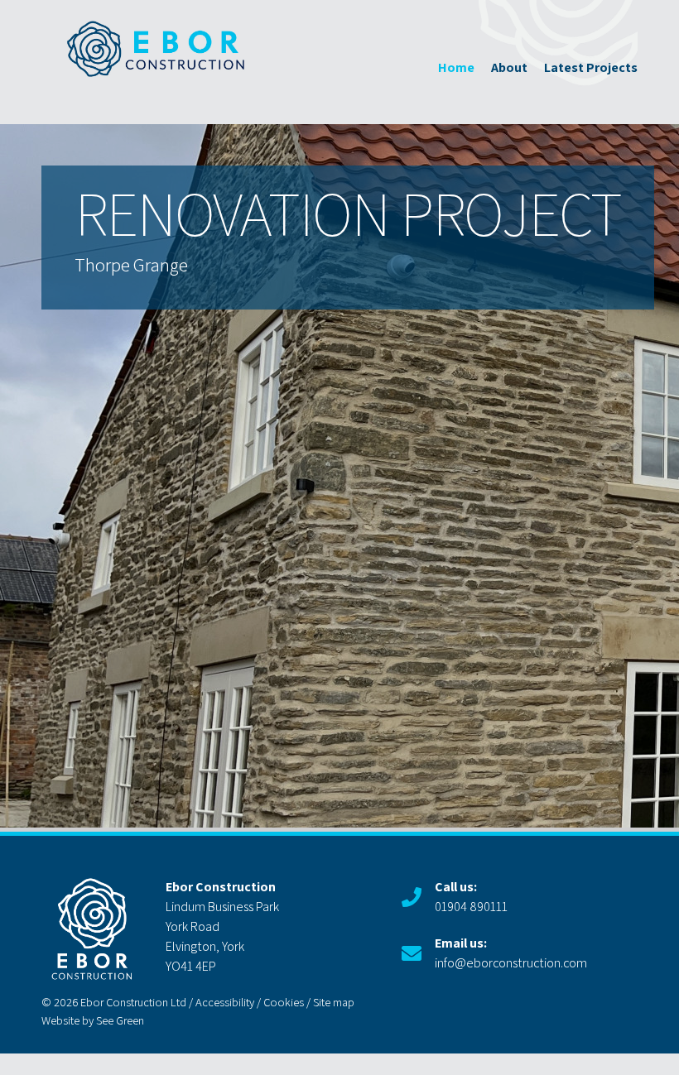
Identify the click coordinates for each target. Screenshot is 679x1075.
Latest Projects (591, 67)
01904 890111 (471, 896)
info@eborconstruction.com (511, 953)
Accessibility (224, 1002)
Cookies (283, 1002)
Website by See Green (92, 1020)
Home (456, 67)
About (509, 67)
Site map (333, 1002)
